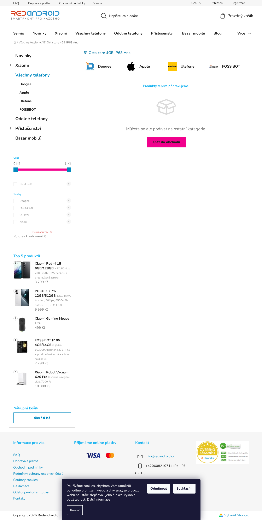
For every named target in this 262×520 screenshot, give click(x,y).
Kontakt (19, 498)
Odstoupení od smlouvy (31, 492)
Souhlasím (184, 488)
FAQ (16, 3)
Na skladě (44, 184)
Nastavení (74, 510)
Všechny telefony (32, 75)
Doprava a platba (39, 3)
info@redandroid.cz (160, 456)
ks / (42, 418)
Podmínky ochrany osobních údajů (38, 473)
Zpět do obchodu (166, 142)
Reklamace (21, 486)
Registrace (238, 3)
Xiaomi (22, 65)
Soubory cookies (25, 480)
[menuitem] (18, 33)
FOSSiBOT (27, 109)
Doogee (25, 84)
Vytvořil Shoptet (236, 515)
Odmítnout (158, 488)
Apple (24, 92)
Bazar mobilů (28, 138)
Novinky (23, 56)
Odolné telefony (31, 119)
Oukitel (44, 215)
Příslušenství (28, 128)
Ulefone (25, 101)
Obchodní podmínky (72, 3)
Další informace (98, 499)
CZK (194, 3)
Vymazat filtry (40, 232)
